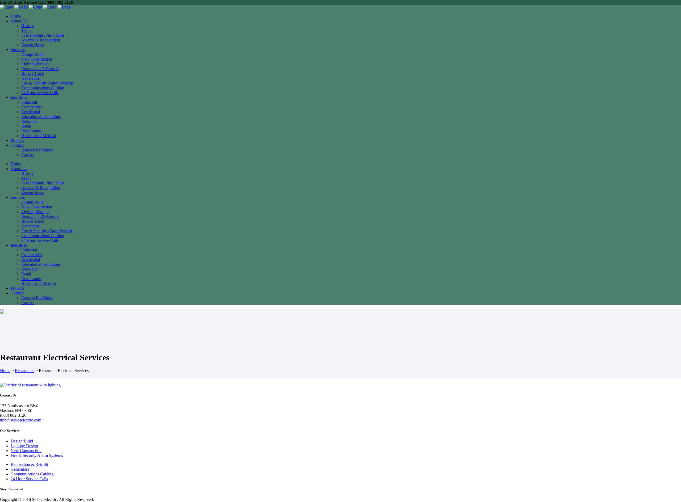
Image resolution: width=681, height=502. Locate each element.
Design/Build (22, 441)
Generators (20, 469)
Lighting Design (24, 446)
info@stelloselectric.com (20, 420)
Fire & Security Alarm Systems (37, 455)
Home (5, 370)
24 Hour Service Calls (29, 478)
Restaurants (24, 370)
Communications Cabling (32, 474)
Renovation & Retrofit (29, 464)
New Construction (26, 450)
